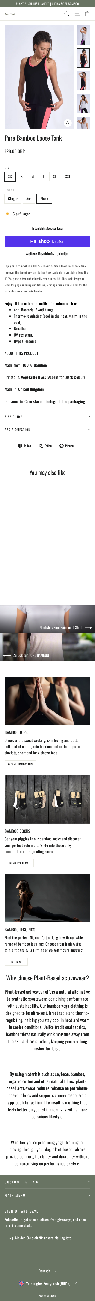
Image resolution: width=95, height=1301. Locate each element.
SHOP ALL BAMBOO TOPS (20, 764)
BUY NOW (16, 962)
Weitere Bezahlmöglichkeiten (47, 253)
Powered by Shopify (47, 1295)
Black (44, 198)
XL (54, 176)
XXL (68, 176)
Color (10, 190)
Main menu (15, 1195)
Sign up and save (22, 1210)
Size (8, 168)
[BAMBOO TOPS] (47, 701)
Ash (28, 198)
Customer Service (23, 1181)
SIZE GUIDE (13, 416)
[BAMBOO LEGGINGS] (47, 898)
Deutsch (44, 1271)
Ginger (13, 198)
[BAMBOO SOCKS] (47, 799)
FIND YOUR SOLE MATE (19, 863)
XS (10, 176)
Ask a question (18, 429)
